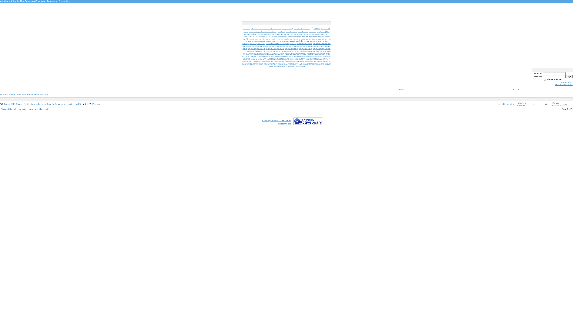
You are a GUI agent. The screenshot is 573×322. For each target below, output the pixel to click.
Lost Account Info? (564, 84)
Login (569, 76)
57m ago (555, 103)
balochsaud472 (560, 105)
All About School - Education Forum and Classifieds (24, 94)
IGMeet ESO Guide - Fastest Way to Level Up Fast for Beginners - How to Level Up (42, 104)
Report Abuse (284, 124)
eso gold (501, 104)
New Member (566, 82)
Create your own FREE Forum (276, 120)
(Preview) (96, 104)
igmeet (509, 104)
